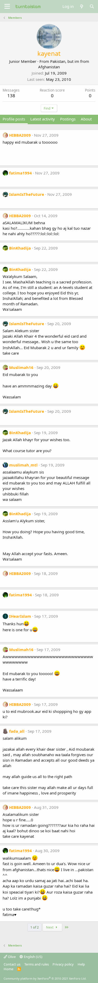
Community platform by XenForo (45, 978)
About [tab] (86, 119)
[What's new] (81, 6)
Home (8, 969)
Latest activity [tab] (42, 119)
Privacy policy (63, 964)
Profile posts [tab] (14, 119)
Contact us (12, 964)
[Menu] (7, 6)
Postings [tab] (68, 119)
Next (50, 927)
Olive (11, 956)
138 (11, 96)
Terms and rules (36, 964)
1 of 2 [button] (34, 927)
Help (81, 964)
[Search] (92, 6)
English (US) (32, 956)
